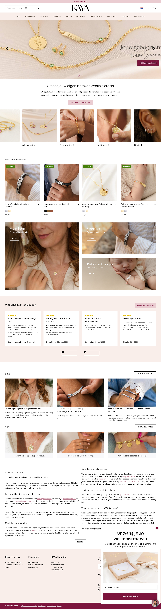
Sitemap (59, 606)
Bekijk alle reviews (145, 305)
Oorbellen (80, 16)
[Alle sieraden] (39, 127)
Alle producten (34, 562)
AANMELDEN (130, 596)
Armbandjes (30, 16)
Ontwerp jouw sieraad (80, 102)
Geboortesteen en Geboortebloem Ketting (97, 205)
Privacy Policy (51, 606)
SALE (18, 16)
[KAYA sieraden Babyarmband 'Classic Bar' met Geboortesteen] (138, 182)
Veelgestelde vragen (13, 562)
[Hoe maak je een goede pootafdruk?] (29, 445)
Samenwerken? (57, 564)
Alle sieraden (139, 16)
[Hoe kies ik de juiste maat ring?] (81, 445)
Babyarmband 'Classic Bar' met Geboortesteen (134, 205)
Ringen (69, 16)
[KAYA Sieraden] (81, 8)
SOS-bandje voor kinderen (69, 411)
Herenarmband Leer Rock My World (57, 205)
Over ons (55, 562)
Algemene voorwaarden (29, 606)
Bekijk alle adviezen (145, 427)
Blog (7, 567)
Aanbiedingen (33, 567)
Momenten (111, 16)
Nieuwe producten (35, 564)
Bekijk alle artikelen (145, 374)
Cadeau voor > (96, 16)
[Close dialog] (157, 528)
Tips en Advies (57, 567)
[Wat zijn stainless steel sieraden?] (132, 445)
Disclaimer (41, 606)
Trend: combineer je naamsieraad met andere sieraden (129, 410)
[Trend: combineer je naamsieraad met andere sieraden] (132, 393)
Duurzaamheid (57, 570)
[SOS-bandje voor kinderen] (81, 393)
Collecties (125, 16)
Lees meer (81, 542)
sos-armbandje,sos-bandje (70, 408)
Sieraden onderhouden (14, 564)
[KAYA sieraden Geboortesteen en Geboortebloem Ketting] (99, 182)
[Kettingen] (114, 127)
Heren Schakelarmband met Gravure (17, 205)
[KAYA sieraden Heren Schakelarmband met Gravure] (22, 182)
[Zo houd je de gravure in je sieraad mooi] (29, 393)
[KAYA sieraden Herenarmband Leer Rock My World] (61, 182)
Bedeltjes (57, 16)
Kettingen (44, 16)
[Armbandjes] (77, 127)
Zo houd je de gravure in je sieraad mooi (23, 408)
